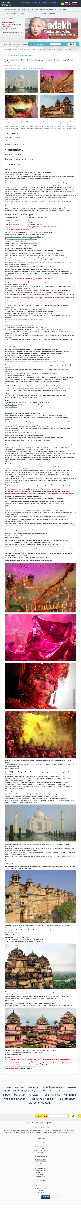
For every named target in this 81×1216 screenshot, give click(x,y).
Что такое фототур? (28, 44)
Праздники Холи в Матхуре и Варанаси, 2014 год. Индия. (22, 245)
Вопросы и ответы (40, 1188)
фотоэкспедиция (40, 1102)
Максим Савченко (50, 1091)
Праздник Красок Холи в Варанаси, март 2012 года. (21, 239)
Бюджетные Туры (33, 1087)
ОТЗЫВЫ (52, 232)
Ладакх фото (36, 1091)
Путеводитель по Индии (38, 13)
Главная (7, 49)
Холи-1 (37, 210)
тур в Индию (70, 1095)
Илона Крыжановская (53, 1087)
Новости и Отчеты (18, 13)
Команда (28, 2)
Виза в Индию (53, 13)
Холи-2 (42, 210)
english (48, 1123)
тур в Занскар (52, 1094)
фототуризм (67, 1098)
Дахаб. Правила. (40, 1164)
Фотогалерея (16, 44)
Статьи (28, 13)
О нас (22, 2)
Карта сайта (40, 1192)
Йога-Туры (49, 9)
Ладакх (28, 9)
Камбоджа (71, 1087)
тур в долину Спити (15, 1099)
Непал (61, 1091)
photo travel (19, 1087)
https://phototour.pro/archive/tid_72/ (35, 68)
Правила (34, 2)
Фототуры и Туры (19, 9)
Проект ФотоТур (14, 1094)
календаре (16, 65)
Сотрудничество (40, 1176)
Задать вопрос (40, 1170)
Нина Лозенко (71, 1091)
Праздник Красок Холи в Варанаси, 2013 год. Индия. (21, 243)
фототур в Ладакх (42, 1099)
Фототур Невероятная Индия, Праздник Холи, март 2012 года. (24, 237)
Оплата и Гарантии (44, 2)
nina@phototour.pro (11, 405)
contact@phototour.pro (14, 32)
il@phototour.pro (27, 395)
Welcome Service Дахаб (61, 9)
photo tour (7, 1087)
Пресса (53, 2)
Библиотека (7, 44)
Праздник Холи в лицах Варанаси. (15, 241)
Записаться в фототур (12, 224)
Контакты (29, 5)
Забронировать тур (40, 1162)
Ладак (15, 1091)
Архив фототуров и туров (20, 49)
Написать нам (40, 1186)
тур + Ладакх (34, 1095)
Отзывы (23, 5)
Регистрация (40, 1190)
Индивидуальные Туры (38, 9)
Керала (6, 1091)
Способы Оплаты (40, 1168)
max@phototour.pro (11, 407)
